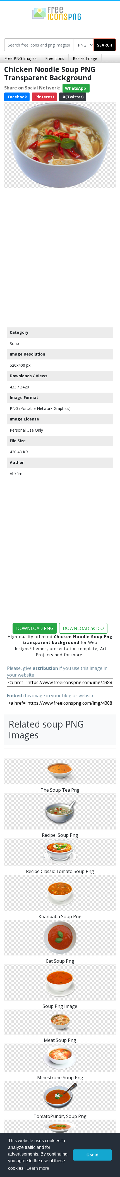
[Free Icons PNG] (56, 13)
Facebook (17, 96)
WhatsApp (76, 88)
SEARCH (104, 45)
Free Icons (54, 58)
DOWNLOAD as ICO (83, 628)
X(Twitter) (73, 96)
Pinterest (44, 96)
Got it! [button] (93, 1155)
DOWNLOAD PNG (34, 628)
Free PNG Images (20, 58)
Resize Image (85, 58)
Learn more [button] (38, 1168)
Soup (14, 343)
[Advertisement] (60, 256)
